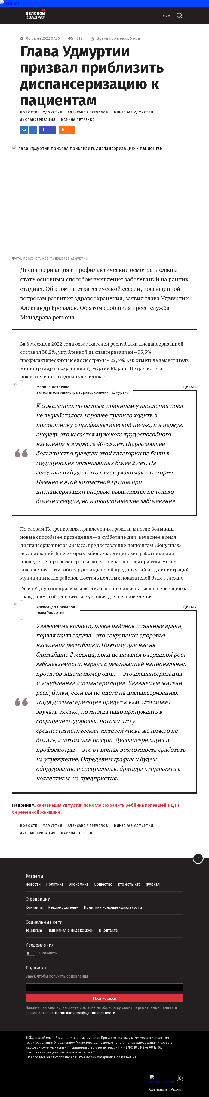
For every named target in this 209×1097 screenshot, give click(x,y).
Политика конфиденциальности (113, 907)
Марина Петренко (78, 120)
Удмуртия (52, 112)
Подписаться (104, 998)
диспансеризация (38, 120)
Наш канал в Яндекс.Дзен (70, 930)
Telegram (34, 930)
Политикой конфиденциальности (85, 1013)
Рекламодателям (63, 907)
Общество (103, 884)
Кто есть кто (129, 884)
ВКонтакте (108, 930)
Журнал (153, 884)
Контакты (34, 907)
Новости (33, 884)
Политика (54, 884)
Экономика (78, 884)
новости (29, 112)
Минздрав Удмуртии (133, 112)
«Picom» (175, 1089)
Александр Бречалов (88, 112)
